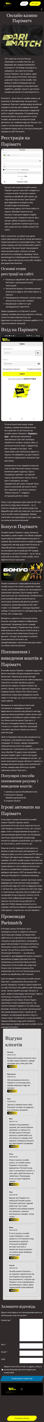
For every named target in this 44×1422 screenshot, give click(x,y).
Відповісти (12, 1066)
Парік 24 (32, 886)
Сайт (3, 1359)
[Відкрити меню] (41, 9)
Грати (24, 3)
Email (4, 1352)
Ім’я (3, 1344)
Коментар (6, 1320)
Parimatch (24, 514)
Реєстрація (35, 3)
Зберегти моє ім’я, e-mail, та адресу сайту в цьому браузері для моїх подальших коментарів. (23, 1369)
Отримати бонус (22, 1418)
